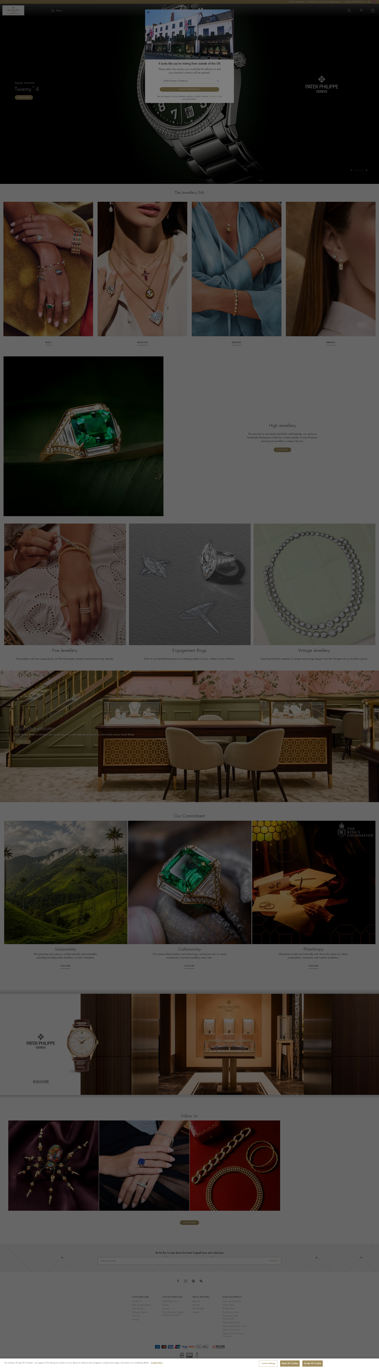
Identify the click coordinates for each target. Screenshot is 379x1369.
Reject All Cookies (290, 1363)
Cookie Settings (268, 1363)
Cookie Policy (157, 1363)
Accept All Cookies (312, 1363)
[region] (189, 1363)
